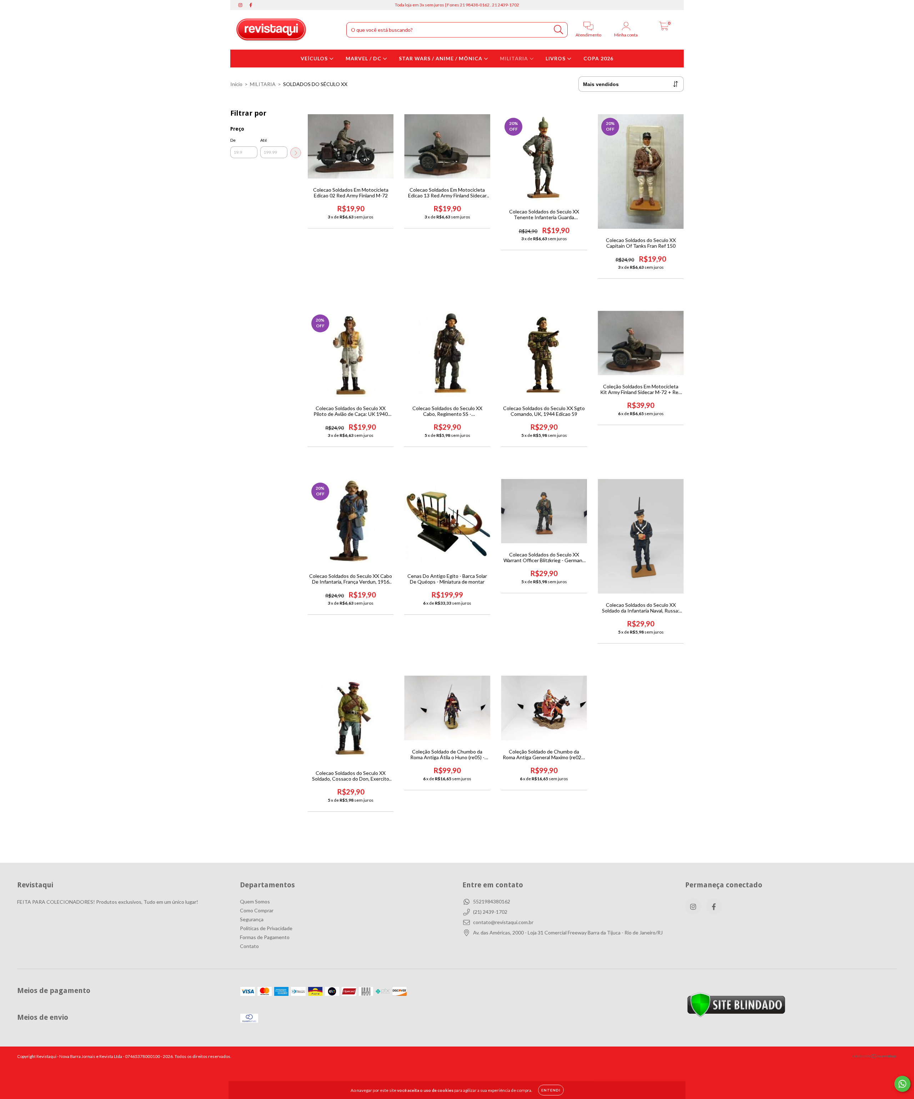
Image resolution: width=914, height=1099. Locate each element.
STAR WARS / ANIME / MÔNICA (441, 58)
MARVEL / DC (364, 58)
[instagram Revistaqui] (241, 5)
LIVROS (556, 58)
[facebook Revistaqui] (250, 5)
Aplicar (295, 152)
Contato (249, 946)
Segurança (251, 919)
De (233, 140)
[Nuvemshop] (874, 1057)
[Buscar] (558, 29)
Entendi (551, 1090)
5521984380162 (491, 901)
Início (236, 84)
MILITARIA (514, 58)
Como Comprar (256, 910)
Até (263, 140)
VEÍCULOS (315, 58)
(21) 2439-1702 (490, 912)
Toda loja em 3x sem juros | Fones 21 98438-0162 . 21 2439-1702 (457, 4)
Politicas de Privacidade (266, 928)
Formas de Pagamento (265, 937)
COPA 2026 (598, 58)
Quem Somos (255, 901)
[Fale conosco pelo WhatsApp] (902, 1084)
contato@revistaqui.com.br (503, 922)
